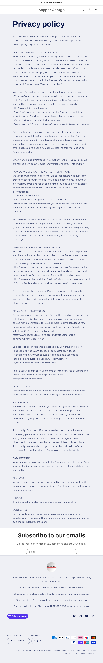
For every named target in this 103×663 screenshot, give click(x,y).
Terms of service (89, 650)
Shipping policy (71, 653)
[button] (6, 10)
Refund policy (60, 650)
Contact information (88, 653)
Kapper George (29, 650)
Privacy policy (74, 650)
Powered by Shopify (43, 650)
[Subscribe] (74, 552)
